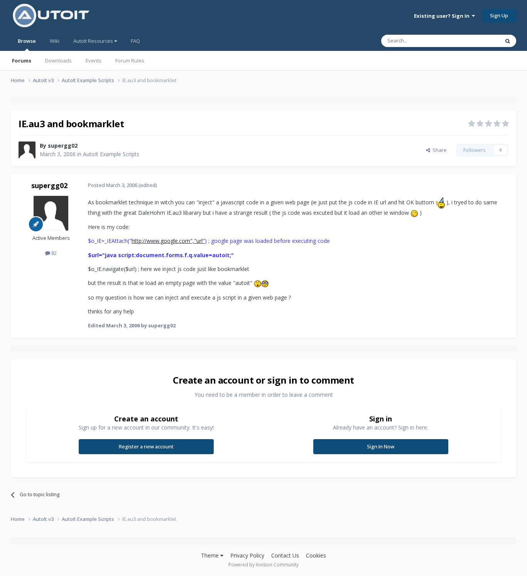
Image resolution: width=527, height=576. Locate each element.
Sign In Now (380, 446)
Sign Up (499, 15)
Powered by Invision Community (263, 564)
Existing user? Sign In (443, 15)
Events (93, 60)
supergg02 (63, 145)
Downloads (58, 60)
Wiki (54, 40)
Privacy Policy (247, 555)
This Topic (477, 40)
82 (53, 252)
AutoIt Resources (93, 40)
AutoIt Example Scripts (111, 154)
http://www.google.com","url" (168, 240)
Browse (27, 40)
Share (438, 150)
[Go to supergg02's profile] (27, 149)
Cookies (316, 555)
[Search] (507, 41)
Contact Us (285, 555)
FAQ (135, 40)
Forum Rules (129, 60)
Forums (21, 60)
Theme (210, 555)
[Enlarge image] (440, 202)
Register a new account (146, 446)
